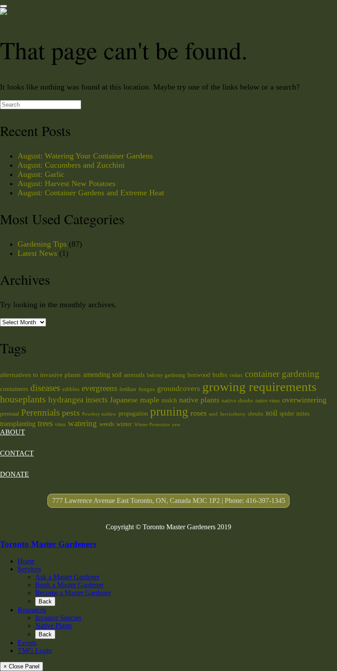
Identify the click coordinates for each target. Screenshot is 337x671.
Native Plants (53, 625)
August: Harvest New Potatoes (66, 183)
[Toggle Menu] (3, 6)
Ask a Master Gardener (67, 577)
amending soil (102, 374)
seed (213, 414)
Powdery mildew (99, 414)
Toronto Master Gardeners (48, 544)
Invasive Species (58, 617)
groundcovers (178, 388)
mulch (169, 400)
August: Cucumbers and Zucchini (71, 165)
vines (60, 424)
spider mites (294, 413)
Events (27, 642)
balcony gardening (166, 375)
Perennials (40, 412)
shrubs (255, 413)
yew (176, 424)
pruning (169, 411)
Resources (32, 610)
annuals (134, 374)
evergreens (99, 388)
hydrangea (65, 399)
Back (45, 601)
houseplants (23, 399)
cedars (236, 375)
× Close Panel (21, 666)
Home (26, 561)
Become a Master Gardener (73, 592)
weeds (106, 423)
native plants (199, 399)
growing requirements (259, 387)
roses (198, 413)
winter (124, 423)
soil (271, 412)
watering (82, 423)
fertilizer (127, 389)
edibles (70, 389)
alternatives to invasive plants (40, 374)
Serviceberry (233, 414)
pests (71, 412)
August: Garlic (41, 174)
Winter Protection (152, 424)
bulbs (219, 374)
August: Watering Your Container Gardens (85, 155)
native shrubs (237, 400)
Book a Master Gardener (69, 584)
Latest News (37, 253)
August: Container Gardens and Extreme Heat (91, 192)
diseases (45, 388)
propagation (133, 413)
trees (45, 423)
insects (97, 399)
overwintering (304, 399)
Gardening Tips (42, 244)
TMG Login (35, 650)
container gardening (282, 374)
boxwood (198, 374)
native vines (267, 401)
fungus (147, 389)
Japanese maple (134, 399)
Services (29, 569)
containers (14, 388)
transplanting (18, 423)
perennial (9, 414)
